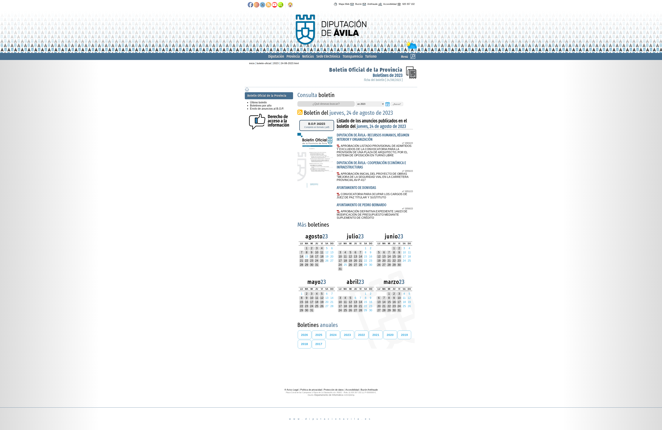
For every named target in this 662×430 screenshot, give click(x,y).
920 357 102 (408, 4)
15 (394, 256)
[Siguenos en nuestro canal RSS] (268, 5)
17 (316, 256)
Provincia (293, 56)
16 (311, 256)
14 (301, 256)
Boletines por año (261, 105)
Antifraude (372, 4)
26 (350, 264)
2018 (304, 344)
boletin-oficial (264, 63)
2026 (304, 335)
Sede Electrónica (328, 56)
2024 (333, 335)
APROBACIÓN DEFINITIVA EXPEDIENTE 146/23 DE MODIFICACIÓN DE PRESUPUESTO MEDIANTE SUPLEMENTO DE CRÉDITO (372, 214)
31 (316, 264)
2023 (276, 63)
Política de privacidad (311, 389)
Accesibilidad (390, 4)
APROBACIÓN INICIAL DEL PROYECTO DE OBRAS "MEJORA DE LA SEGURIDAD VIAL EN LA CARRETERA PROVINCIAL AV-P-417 (372, 177)
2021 (375, 335)
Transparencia (353, 56)
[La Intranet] (290, 5)
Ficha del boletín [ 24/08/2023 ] (383, 80)
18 (321, 256)
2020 (390, 335)
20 (355, 260)
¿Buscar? (397, 104)
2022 (361, 335)
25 (321, 260)
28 (301, 264)
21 (301, 260)
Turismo (371, 56)
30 (311, 264)
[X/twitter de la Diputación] (262, 5)
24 (316, 260)
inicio (252, 63)
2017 (318, 344)
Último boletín (258, 102)
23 (311, 260)
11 (321, 252)
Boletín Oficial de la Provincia (366, 70)
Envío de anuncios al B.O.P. (267, 108)
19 (350, 260)
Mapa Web (343, 4)
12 (350, 256)
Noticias (308, 56)
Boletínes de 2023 (388, 75)
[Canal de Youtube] (275, 5)
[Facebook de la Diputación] (250, 5)
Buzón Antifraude (369, 389)
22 (306, 260)
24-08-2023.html (290, 63)
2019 (404, 335)
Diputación (276, 56)
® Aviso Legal (291, 389)
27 (355, 264)
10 (316, 252)
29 (306, 264)
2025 (318, 335)
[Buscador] (281, 5)
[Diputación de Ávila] (331, 48)
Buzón (358, 4)
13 (355, 256)
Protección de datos (334, 389)
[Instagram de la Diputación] (256, 5)
